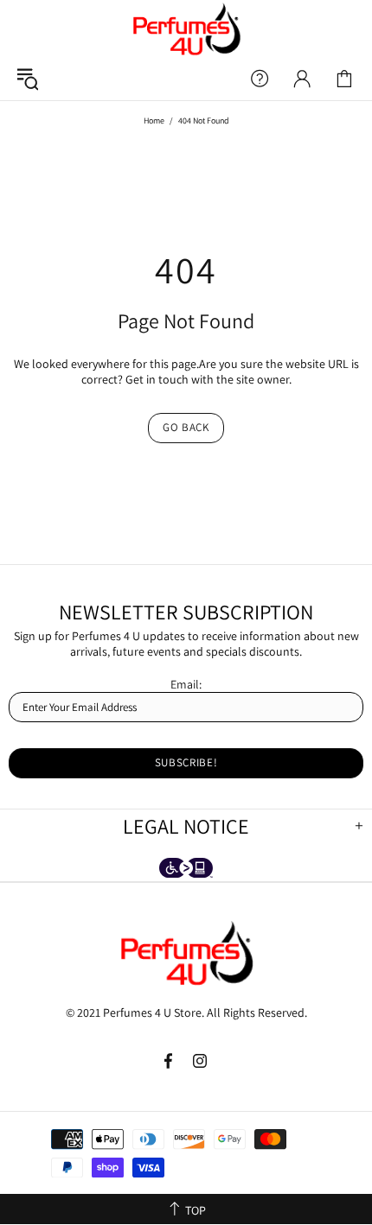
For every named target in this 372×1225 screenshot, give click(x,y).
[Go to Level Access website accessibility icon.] (186, 869)
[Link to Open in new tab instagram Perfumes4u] (200, 1061)
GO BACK (186, 427)
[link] (344, 78)
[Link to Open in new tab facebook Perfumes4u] (170, 1061)
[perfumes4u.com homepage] (186, 28)
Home (154, 120)
